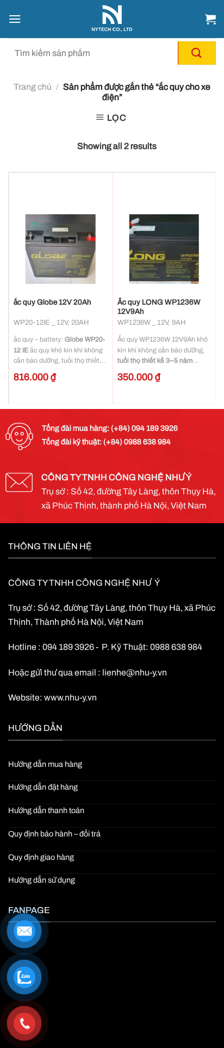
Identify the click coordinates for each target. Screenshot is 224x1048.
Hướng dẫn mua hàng (45, 764)
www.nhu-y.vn (70, 697)
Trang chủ (33, 86)
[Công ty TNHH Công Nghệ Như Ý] (112, 19)
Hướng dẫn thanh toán (46, 810)
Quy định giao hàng (41, 857)
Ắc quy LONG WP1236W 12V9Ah (159, 307)
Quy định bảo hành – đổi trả (54, 833)
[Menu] (14, 18)
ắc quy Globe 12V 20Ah (52, 302)
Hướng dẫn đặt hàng (43, 787)
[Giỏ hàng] (210, 19)
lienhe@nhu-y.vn (134, 672)
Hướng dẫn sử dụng (41, 880)
